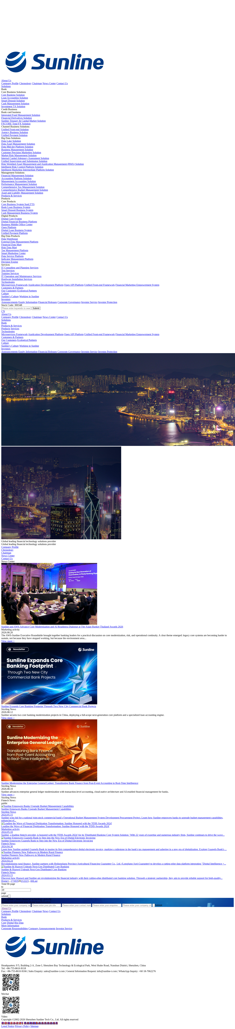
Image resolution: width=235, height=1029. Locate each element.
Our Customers (9, 290)
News (45, 911)
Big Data (19, 922)
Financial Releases (47, 302)
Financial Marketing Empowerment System (137, 285)
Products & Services (11, 195)
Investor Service (89, 302)
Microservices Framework (14, 285)
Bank (4, 322)
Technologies (8, 282)
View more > (8, 641)
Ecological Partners (27, 290)
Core (3, 922)
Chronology (25, 83)
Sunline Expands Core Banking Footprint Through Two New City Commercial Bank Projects (48, 706)
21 (22, 881)
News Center (49, 83)
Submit (158, 905)
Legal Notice (7, 1026)
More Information (10, 925)
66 (32, 881)
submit (4, 896)
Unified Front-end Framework (99, 285)
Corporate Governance (69, 302)
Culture (5, 293)
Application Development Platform (45, 285)
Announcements (9, 302)
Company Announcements (41, 928)
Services (15, 328)
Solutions (6, 86)
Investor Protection (107, 302)
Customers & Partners (12, 287)
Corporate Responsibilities (14, 928)
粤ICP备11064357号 (12, 1023)
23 (27, 881)
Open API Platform (74, 285)
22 (25, 881)
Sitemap (34, 1026)
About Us (6, 80)
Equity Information (28, 302)
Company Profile (10, 83)
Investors (5, 299)
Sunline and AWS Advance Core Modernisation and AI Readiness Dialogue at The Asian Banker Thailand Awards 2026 (62, 626)
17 (12, 881)
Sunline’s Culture (10, 296)
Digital (10, 922)
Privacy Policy (22, 1026)
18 (14, 881)
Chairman (37, 83)
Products (5, 328)
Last (35, 881)
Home (4, 881)
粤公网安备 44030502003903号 (41, 1023)
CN (3, 311)
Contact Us (62, 83)
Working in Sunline (29, 296)
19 (17, 881)
